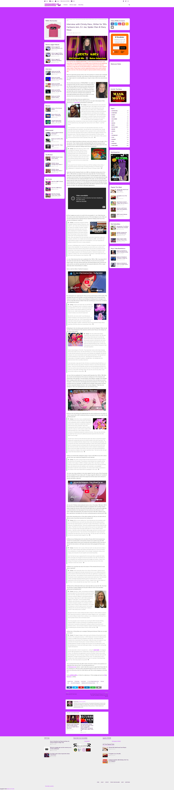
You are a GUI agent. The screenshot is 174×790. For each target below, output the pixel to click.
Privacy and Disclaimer (115, 782)
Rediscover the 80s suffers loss (57, 139)
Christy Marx (77, 681)
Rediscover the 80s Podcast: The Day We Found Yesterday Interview (57, 90)
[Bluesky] (115, 27)
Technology (120, 135)
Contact (57, 1)
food (120, 141)
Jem (68, 683)
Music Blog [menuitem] (80, 4)
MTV (120, 121)
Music (120, 125)
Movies (120, 123)
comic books (77, 102)
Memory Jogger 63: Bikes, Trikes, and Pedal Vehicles (57, 54)
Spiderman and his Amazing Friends (88, 683)
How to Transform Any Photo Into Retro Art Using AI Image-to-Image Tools (59, 742)
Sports (120, 131)
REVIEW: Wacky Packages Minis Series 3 (56, 164)
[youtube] (123, 24)
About (74, 1)
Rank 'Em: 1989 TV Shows (57, 181)
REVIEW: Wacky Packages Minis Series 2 (56, 170)
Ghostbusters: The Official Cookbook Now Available (122, 227)
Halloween (120, 118)
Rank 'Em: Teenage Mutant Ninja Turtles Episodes (55, 194)
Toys (120, 137)
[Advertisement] (87, 13)
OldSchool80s (70, 32)
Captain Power (72, 19)
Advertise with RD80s (66, 1)
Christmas (120, 112)
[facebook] (123, 1)
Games (120, 116)
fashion (120, 139)
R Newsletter (87, 741)
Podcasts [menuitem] (66, 4)
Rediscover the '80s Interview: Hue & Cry (56, 72)
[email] (112, 27)
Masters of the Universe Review (56, 109)
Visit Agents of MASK (116, 741)
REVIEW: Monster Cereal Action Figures (57, 157)
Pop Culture (120, 127)
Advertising (120, 110)
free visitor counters (49, 786)
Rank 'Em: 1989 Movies (56, 187)
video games (120, 145)
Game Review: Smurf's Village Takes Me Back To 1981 (122, 202)
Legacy (52, 1)
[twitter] (126, 1)
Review (120, 129)
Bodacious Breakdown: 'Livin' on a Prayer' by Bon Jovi (122, 264)
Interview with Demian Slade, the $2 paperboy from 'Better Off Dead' (122, 209)
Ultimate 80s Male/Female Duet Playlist (122, 190)
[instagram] (128, 1)
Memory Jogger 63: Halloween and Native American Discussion (56, 60)
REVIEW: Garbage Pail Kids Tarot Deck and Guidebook (122, 233)
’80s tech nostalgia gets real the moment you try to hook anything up (60, 748)
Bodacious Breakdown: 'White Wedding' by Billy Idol (122, 251)
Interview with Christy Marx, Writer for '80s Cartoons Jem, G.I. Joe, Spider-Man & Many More (73, 726)
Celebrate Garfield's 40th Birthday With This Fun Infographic (118, 760)
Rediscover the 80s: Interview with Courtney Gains (56, 78)
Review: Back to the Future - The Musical (56, 115)
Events (120, 114)
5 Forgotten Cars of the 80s (122, 196)
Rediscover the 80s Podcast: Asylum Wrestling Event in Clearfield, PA (55, 97)
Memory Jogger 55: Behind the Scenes (57, 133)
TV (97, 683)
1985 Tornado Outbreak (122, 214)
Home (47, 1)
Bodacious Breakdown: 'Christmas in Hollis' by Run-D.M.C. (122, 257)
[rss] (126, 24)
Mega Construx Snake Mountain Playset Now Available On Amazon (122, 239)
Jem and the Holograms (75, 683)
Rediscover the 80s (10, 788)
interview (102, 681)
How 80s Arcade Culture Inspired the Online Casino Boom (60, 754)
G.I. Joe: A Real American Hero (93, 681)
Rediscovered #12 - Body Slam (57, 145)
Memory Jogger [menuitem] (73, 4)
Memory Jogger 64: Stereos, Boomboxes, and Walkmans (57, 47)
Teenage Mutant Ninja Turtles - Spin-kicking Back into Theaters (56, 121)
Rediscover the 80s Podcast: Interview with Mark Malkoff (56, 84)
